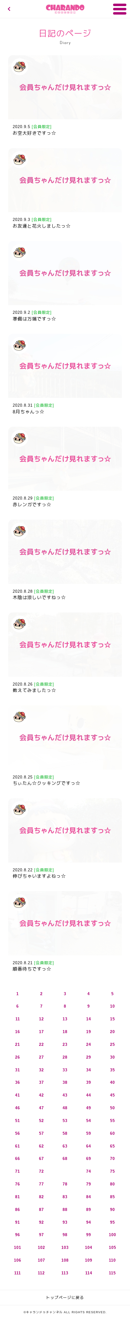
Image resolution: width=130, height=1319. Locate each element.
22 (41, 1044)
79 (88, 1184)
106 (17, 1260)
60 (112, 1133)
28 (65, 1057)
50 (112, 1108)
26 (17, 1057)
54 (88, 1120)
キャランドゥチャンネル (65, 9)
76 (17, 1184)
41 (17, 1095)
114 (88, 1273)
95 (112, 1222)
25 (112, 1044)
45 (112, 1095)
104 (88, 1247)
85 (112, 1197)
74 (88, 1171)
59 (88, 1133)
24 (88, 1044)
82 (41, 1197)
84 (88, 1197)
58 (65, 1133)
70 (112, 1158)
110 (112, 1260)
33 (65, 1070)
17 (41, 1031)
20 (112, 1031)
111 (17, 1273)
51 (17, 1120)
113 (64, 1273)
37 (41, 1082)
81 (17, 1197)
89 (88, 1209)
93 (65, 1222)
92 (41, 1222)
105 (112, 1247)
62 (41, 1146)
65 (112, 1146)
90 (112, 1209)
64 (88, 1146)
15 (112, 1019)
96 (17, 1235)
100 (112, 1235)
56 (17, 1133)
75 (112, 1171)
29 (88, 1057)
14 (88, 1019)
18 (65, 1031)
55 (112, 1120)
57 (41, 1133)
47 (41, 1108)
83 (65, 1197)
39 (88, 1082)
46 (17, 1108)
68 (65, 1158)
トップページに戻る (65, 1297)
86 (17, 1209)
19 (88, 1031)
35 (112, 1070)
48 (65, 1108)
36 (17, 1082)
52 (41, 1120)
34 (88, 1070)
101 (17, 1247)
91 (17, 1222)
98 (65, 1235)
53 (65, 1120)
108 (65, 1260)
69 (88, 1158)
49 (88, 1108)
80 (112, 1184)
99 (88, 1235)
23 (65, 1044)
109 (88, 1260)
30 (112, 1057)
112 (41, 1273)
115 (112, 1273)
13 (65, 1019)
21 (17, 1044)
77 (41, 1184)
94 (88, 1222)
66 (17, 1158)
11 (17, 1019)
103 (65, 1247)
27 (41, 1057)
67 (41, 1158)
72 (41, 1171)
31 (17, 1070)
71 (17, 1171)
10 (112, 1006)
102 (41, 1247)
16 (17, 1031)
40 (112, 1082)
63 (65, 1146)
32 (41, 1070)
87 (41, 1209)
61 (17, 1146)
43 (65, 1095)
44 (88, 1095)
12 (41, 1019)
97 (41, 1235)
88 (65, 1209)
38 (65, 1082)
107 (41, 1260)
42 (41, 1095)
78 (65, 1184)
